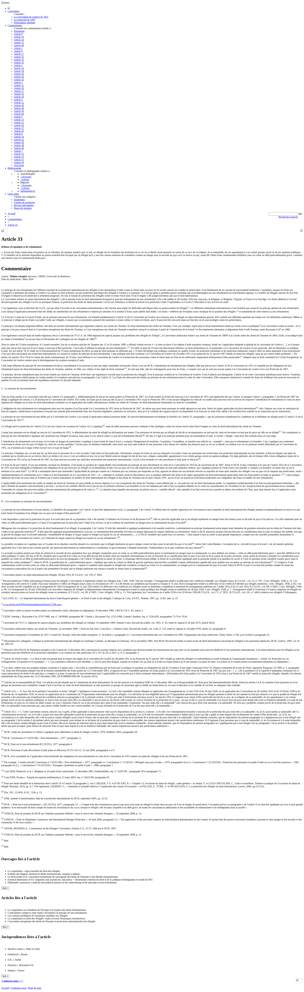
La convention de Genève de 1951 (31, 17)
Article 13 (19, 119)
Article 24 (19, 39)
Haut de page (34, 988)
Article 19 (19, 88)
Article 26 (19, 74)
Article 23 (19, 156)
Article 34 (19, 76)
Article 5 (18, 116)
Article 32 (19, 42)
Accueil (11, 213)
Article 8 (18, 34)
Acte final (19, 165)
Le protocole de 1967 (24, 19)
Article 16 (19, 37)
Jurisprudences (27, 191)
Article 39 (19, 162)
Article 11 (19, 85)
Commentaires (15, 25)
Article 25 (19, 57)
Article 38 (19, 145)
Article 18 (19, 71)
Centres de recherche (24, 202)
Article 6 (18, 134)
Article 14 (19, 136)
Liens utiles (13, 194)
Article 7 (18, 151)
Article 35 (19, 94)
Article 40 (19, 45)
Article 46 (19, 148)
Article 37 (19, 128)
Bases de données (23, 208)
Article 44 (19, 114)
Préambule (19, 31)
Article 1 (18, 48)
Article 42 (19, 79)
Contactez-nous (18, 988)
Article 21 (19, 122)
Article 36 (19, 111)
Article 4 (18, 99)
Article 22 (19, 139)
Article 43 (19, 96)
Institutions (19, 199)
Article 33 (19, 59)
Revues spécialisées (24, 205)
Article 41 (19, 62)
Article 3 (18, 82)
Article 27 (19, 91)
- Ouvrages (25, 176)
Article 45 (19, 131)
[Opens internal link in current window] (299, 982)
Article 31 (19, 159)
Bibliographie (14, 168)
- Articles (24, 179)
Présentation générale (24, 22)
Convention (13, 11)
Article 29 (19, 125)
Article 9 (18, 51)
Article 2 (18, 65)
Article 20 (19, 105)
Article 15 (19, 154)
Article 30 (19, 142)
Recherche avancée (288, 217)
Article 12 (19, 102)
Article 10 (19, 68)
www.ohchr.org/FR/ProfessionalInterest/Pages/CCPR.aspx (32, 604)
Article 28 (19, 108)
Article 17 (19, 54)
